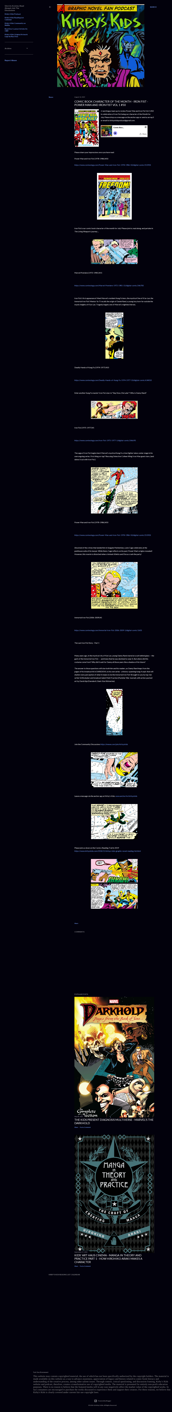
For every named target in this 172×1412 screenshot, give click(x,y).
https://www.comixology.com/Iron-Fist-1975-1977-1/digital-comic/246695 (105, 440)
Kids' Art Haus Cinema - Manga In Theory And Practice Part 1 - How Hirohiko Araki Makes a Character (108, 1258)
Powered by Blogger (104, 1401)
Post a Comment (85, 1127)
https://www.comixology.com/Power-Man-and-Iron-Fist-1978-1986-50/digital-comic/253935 (112, 165)
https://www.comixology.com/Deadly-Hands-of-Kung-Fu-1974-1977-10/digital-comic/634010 (113, 380)
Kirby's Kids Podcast (13, 14)
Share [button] (51, 97)
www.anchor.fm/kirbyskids (126, 796)
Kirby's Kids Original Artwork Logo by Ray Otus (16, 35)
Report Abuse (11, 60)
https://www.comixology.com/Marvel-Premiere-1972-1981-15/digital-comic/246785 (109, 285)
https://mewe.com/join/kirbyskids (114, 744)
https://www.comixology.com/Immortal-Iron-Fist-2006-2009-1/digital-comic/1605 (108, 630)
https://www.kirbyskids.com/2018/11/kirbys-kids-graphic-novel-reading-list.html (107, 851)
